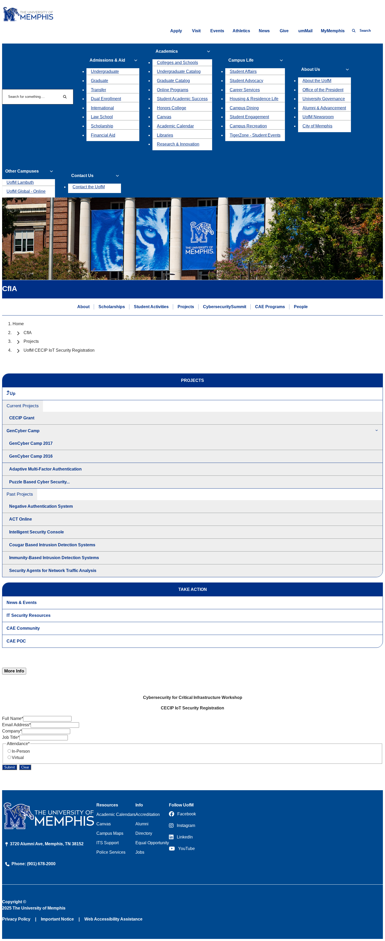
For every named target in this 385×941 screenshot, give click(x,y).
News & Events (22, 602)
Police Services (110, 852)
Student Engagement (249, 117)
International (102, 108)
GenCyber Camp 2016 (31, 456)
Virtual (18, 757)
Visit (196, 31)
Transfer (98, 90)
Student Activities (151, 306)
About (83, 306)
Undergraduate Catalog (179, 71)
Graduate (99, 80)
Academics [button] (167, 51)
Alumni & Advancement (324, 108)
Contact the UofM (89, 187)
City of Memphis (317, 126)
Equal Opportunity (152, 843)
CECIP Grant (21, 418)
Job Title (10, 737)
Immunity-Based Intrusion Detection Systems (54, 557)
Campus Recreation (248, 126)
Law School (102, 117)
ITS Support (107, 843)
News (264, 31)
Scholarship (102, 126)
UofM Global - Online (26, 191)
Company (12, 731)
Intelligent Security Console (36, 532)
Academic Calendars (115, 814)
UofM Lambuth (20, 182)
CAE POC (16, 641)
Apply (176, 31)
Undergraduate (105, 71)
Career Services (245, 90)
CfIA (28, 332)
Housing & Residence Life (254, 99)
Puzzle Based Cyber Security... (39, 482)
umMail (305, 31)
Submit (9, 767)
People (301, 306)
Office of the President (322, 90)
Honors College (171, 108)
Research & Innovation (178, 144)
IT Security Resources (29, 615)
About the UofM (316, 80)
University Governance (323, 99)
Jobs (139, 852)
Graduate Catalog (173, 80)
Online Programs (172, 90)
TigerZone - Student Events (255, 135)
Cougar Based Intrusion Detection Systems (52, 545)
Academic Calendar (175, 126)
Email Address (16, 725)
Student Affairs (243, 71)
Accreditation (147, 814)
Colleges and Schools (177, 62)
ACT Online (20, 519)
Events (217, 31)
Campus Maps (109, 833)
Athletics (241, 31)
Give (284, 31)
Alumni (141, 824)
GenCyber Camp (23, 431)
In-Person (21, 751)
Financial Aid (103, 135)
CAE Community (23, 628)
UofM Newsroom (318, 117)
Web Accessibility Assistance (113, 919)
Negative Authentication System (41, 506)
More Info (14, 671)
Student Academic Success (182, 99)
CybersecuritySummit (224, 306)
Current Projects (23, 405)
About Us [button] (310, 69)
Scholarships (111, 306)
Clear (25, 767)
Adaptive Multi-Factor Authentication (45, 469)
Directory (143, 833)
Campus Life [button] (241, 60)
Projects (186, 306)
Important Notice (57, 919)
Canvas (164, 117)
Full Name (12, 718)
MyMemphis (333, 31)
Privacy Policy (16, 919)
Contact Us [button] (82, 175)
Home (18, 324)
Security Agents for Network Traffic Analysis (52, 570)
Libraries (165, 135)
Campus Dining (244, 108)
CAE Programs (270, 306)
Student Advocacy (246, 80)
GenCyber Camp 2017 (31, 443)
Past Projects (20, 494)
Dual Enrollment (106, 99)
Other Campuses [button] (22, 171)
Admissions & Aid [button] (107, 60)
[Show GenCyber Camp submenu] (377, 430)
